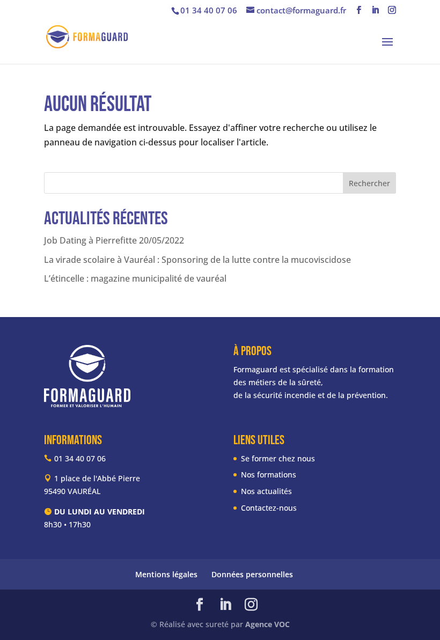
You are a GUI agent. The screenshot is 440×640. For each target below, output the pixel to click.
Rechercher (369, 183)
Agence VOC (267, 624)
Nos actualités (266, 491)
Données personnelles (252, 574)
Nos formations (268, 474)
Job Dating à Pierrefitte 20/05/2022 (114, 240)
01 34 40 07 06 (208, 10)
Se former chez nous (278, 458)
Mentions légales (166, 574)
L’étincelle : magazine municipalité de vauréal (135, 278)
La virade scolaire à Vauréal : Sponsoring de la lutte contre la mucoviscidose (197, 260)
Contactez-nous (269, 508)
